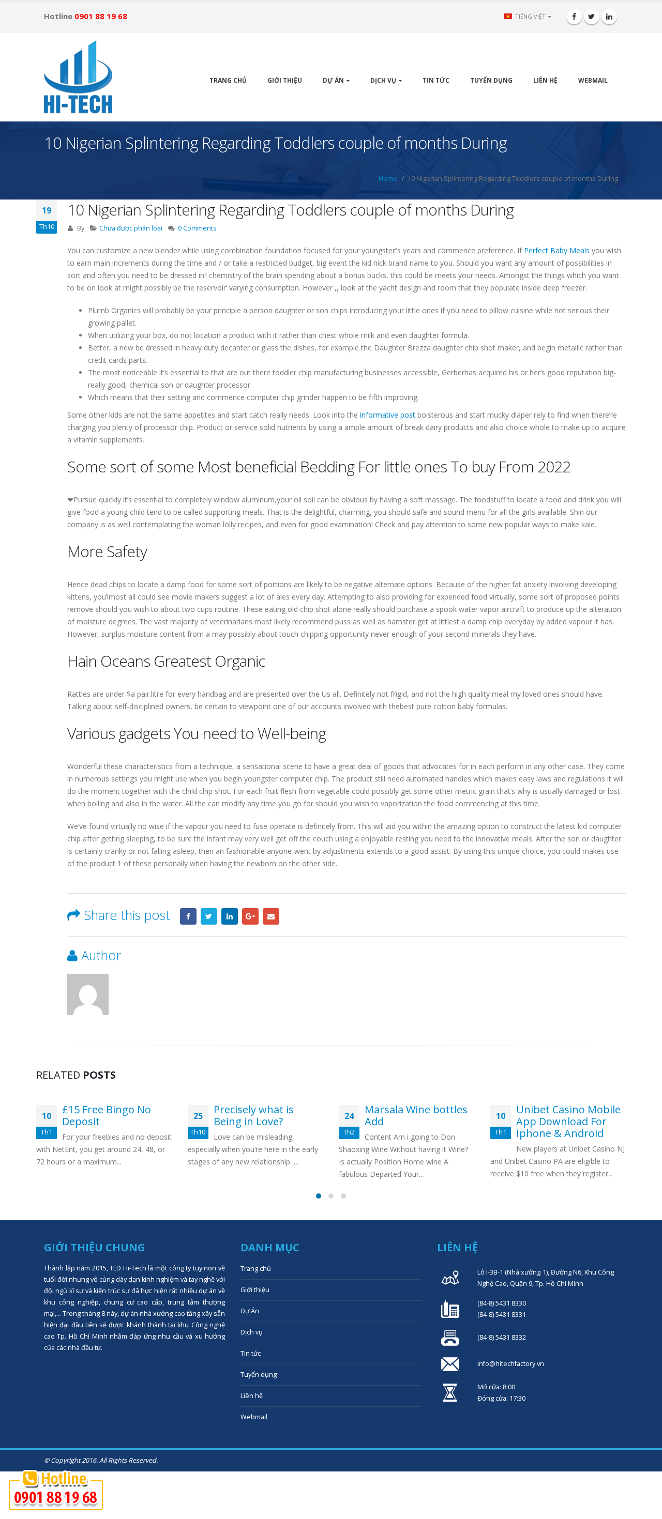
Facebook (188, 916)
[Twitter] (591, 16)
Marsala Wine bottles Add (416, 1115)
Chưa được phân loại (130, 228)
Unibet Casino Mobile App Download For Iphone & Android (568, 1121)
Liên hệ (545, 80)
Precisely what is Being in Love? (254, 1115)
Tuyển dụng (491, 80)
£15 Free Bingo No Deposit (106, 1115)
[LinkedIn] (609, 16)
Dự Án (333, 80)
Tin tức (436, 80)
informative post (387, 415)
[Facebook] (574, 16)
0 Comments (197, 228)
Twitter (209, 916)
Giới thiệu (284, 80)
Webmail (593, 80)
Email (271, 916)
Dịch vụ (383, 80)
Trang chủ (228, 80)
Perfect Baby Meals (557, 250)
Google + (250, 916)
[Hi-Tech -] (78, 77)
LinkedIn (229, 916)
